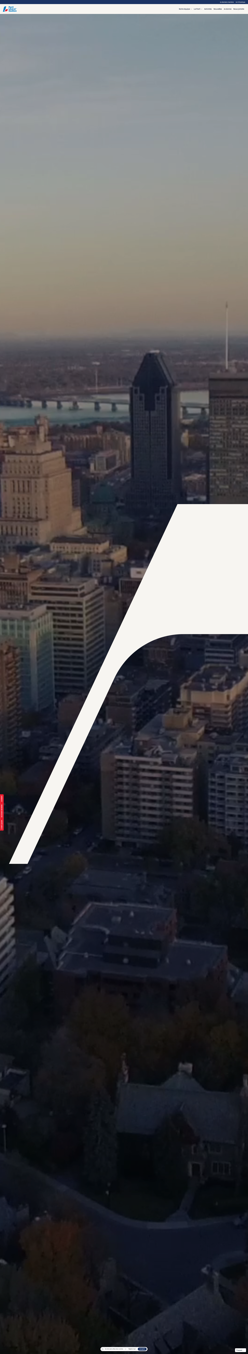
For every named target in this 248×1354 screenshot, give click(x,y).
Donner (2, 798)
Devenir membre (2, 810)
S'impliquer (2, 824)
